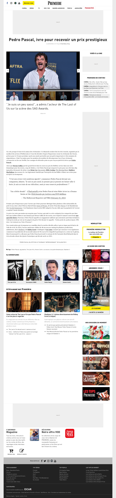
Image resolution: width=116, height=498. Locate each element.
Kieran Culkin (39, 249)
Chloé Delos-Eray (65, 43)
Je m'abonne (96, 308)
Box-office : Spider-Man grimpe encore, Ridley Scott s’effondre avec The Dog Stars (96, 83)
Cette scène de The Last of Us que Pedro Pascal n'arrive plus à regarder (23, 315)
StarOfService (44, 492)
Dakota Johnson (63, 474)
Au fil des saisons (11, 478)
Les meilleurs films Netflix (93, 479)
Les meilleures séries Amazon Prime (96, 476)
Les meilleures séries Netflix (94, 474)
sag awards (23, 249)
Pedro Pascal (15, 249)
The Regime (36, 472)
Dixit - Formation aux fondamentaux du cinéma (59, 492)
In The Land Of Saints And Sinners (15, 476)
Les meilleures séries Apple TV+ (95, 478)
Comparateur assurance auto (13, 492)
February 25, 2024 (58, 198)
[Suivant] (78, 70)
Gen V (34, 474)
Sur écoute (36, 479)
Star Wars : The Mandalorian (41, 478)
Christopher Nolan (64, 470)
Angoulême (78, 8)
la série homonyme (16, 208)
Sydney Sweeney (63, 476)
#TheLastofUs (33, 191)
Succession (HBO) (31, 282)
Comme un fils (10, 479)
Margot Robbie (63, 478)
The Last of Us (30, 249)
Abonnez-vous (28, 3)
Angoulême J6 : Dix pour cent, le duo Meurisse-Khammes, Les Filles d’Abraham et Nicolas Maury (95, 87)
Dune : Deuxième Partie (12, 470)
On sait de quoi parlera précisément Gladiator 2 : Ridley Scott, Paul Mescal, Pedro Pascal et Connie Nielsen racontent (61, 327)
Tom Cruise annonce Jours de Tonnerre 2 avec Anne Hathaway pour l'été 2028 (95, 92)
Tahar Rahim (63, 479)
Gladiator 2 (67, 249)
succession (46, 249)
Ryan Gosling (63, 472)
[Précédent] (7, 70)
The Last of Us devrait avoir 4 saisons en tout (22, 329)
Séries (32, 8)
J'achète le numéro (96, 312)
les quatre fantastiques (56, 249)
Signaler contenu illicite (21, 496)
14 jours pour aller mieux (13, 481)
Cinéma (24, 8)
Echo (34, 476)
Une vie (8, 472)
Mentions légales (10, 496)
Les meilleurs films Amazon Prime (95, 481)
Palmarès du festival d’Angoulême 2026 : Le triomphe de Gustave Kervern (96, 96)
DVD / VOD (47, 8)
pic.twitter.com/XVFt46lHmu (54, 194)
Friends (35, 470)
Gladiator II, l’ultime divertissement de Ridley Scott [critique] (61, 315)
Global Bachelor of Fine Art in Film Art (30, 492)
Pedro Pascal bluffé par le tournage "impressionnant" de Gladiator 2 (43, 242)
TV (39, 8)
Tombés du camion (11, 474)
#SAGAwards (36, 194)
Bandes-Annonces (59, 8)
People (69, 8)
